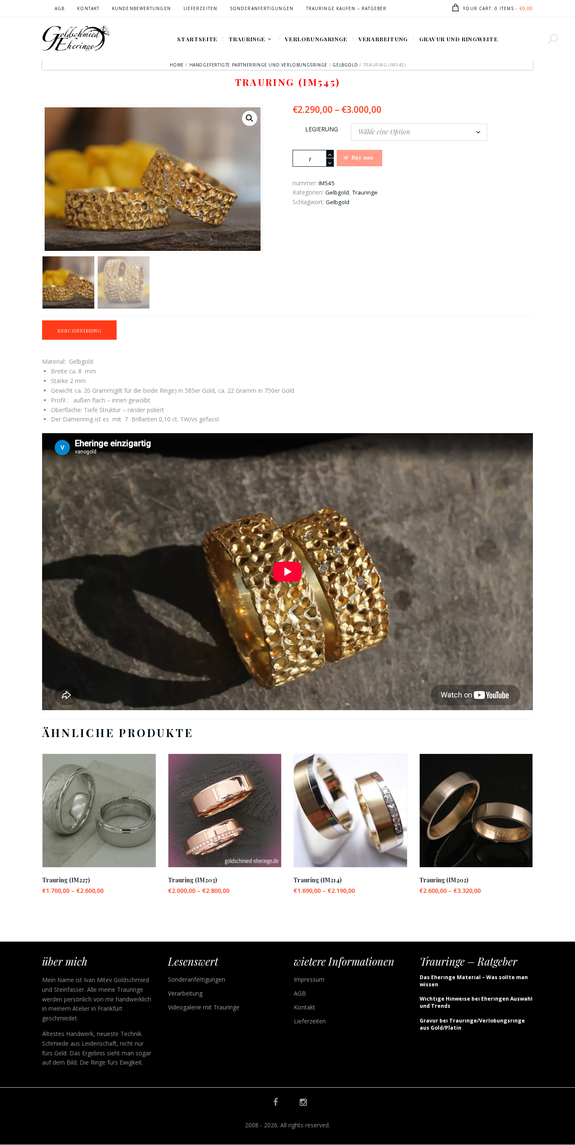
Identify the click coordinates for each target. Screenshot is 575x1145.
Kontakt (304, 1007)
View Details (99, 802)
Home (177, 65)
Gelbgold (345, 65)
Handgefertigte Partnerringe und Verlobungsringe (258, 65)
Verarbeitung (185, 993)
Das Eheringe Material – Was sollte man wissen (474, 981)
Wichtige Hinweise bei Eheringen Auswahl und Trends (476, 1002)
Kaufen (99, 817)
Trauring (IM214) (317, 880)
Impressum (309, 979)
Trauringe (365, 192)
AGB (300, 993)
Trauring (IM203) (192, 880)
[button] (249, 118)
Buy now (362, 157)
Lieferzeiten (310, 1021)
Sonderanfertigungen (196, 979)
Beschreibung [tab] (79, 330)
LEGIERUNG (321, 129)
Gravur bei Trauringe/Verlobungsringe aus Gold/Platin (472, 1024)
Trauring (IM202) (444, 880)
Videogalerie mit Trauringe (204, 1007)
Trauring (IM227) (66, 880)
